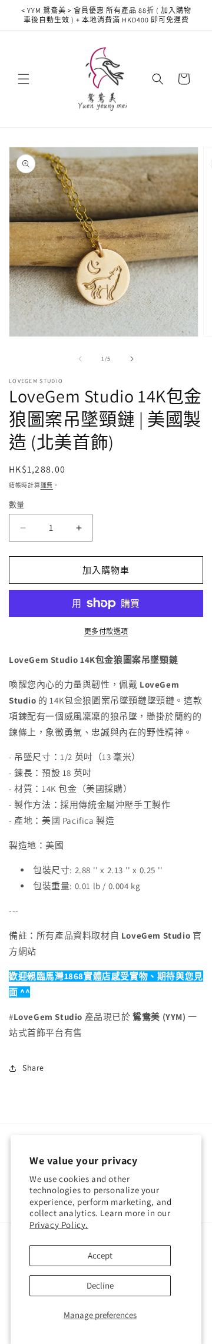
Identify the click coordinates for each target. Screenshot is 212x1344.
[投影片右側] (132, 359)
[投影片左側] (80, 359)
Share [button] (33, 1067)
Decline (100, 1285)
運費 (47, 485)
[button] (24, 79)
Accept (100, 1255)
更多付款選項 (106, 631)
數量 (17, 505)
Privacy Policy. (58, 1224)
